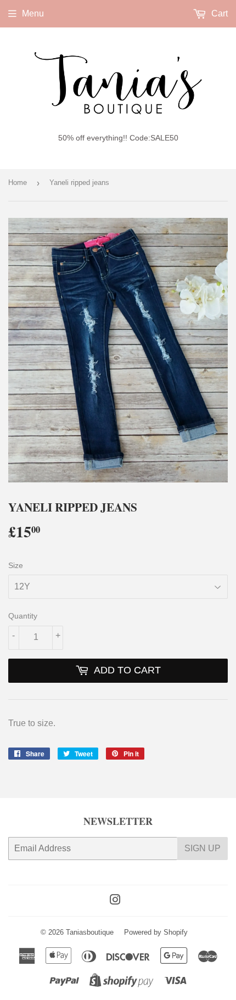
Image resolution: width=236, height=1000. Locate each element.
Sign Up (202, 848)
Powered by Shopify (156, 932)
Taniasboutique (90, 932)
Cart (218, 13)
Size (15, 565)
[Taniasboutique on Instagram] (115, 901)
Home (17, 182)
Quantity (22, 615)
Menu (33, 13)
